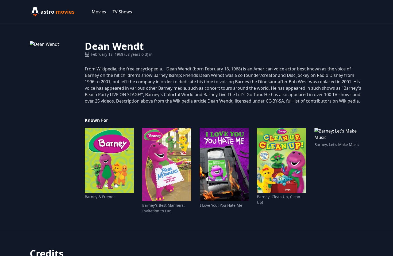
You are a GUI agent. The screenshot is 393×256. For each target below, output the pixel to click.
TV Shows (122, 12)
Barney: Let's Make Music (337, 144)
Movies (99, 12)
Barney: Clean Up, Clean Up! (278, 199)
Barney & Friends (100, 196)
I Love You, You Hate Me (221, 205)
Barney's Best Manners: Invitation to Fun (163, 208)
